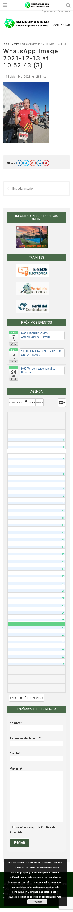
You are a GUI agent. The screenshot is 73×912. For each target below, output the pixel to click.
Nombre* (16, 723)
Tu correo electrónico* (25, 738)
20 (63, 583)
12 (63, 524)
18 (63, 568)
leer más (56, 896)
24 (63, 612)
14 (63, 539)
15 (63, 546)
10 (63, 510)
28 (63, 642)
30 (63, 656)
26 (63, 627)
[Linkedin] (39, 163)
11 (63, 517)
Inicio (6, 44)
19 (63, 576)
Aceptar (37, 901)
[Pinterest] (46, 163)
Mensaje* (16, 768)
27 (63, 634)
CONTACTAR (61, 25)
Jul (20, 402)
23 (63, 605)
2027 (39, 402)
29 (63, 649)
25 (63, 620)
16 (63, 554)
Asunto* (15, 753)
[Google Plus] (33, 163)
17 (63, 561)
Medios (15, 44)
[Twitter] (26, 163)
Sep (31, 402)
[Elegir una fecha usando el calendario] (26, 402)
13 (63, 532)
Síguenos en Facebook (56, 11)
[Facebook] (19, 163)
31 (63, 663)
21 (63, 590)
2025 (14, 402)
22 (63, 598)
